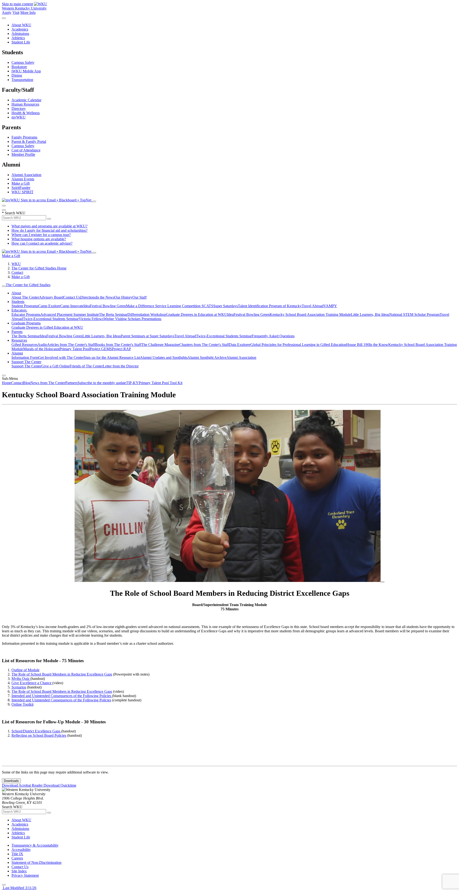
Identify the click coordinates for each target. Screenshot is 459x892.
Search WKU (13, 213)
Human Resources (25, 104)
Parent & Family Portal (28, 142)
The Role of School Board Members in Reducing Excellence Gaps (61, 674)
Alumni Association (26, 175)
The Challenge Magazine (160, 345)
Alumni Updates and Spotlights (163, 357)
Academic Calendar (26, 100)
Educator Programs (25, 314)
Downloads (11, 781)
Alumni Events (22, 179)
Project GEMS (101, 349)
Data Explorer (239, 345)
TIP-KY (132, 383)
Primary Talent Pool (75, 349)
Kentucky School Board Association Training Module (310, 314)
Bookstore (19, 67)
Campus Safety (22, 62)
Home (6, 383)
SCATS (207, 306)
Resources (19, 340)
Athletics (18, 38)
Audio (42, 345)
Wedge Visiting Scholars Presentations (132, 319)
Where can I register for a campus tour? (41, 235)
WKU (16, 264)
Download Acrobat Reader (23, 785)
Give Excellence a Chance (31, 683)
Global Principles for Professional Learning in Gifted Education (298, 345)
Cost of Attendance (25, 150)
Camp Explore (49, 306)
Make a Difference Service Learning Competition (164, 306)
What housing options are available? (38, 239)
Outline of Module (25, 670)
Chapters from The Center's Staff (204, 345)
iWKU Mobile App (26, 71)
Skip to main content (17, 4)
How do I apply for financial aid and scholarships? (49, 230)
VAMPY (330, 306)
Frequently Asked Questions (273, 336)
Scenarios (18, 687)
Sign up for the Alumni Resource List (112, 357)
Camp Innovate (71, 306)
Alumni (17, 353)
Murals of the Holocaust (41, 349)
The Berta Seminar (113, 314)
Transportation (22, 80)
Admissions (20, 34)
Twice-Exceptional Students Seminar (51, 319)
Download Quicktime (60, 785)
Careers (17, 858)
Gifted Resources (24, 345)
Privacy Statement (25, 875)
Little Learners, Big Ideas (370, 314)
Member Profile (23, 154)
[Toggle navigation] (4, 286)
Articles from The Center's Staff (71, 345)
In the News (105, 297)
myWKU (18, 117)
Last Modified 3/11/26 (19, 888)
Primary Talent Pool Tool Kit (160, 383)
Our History (123, 297)
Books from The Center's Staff (118, 345)
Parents (16, 332)
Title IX (17, 854)
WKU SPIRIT (22, 192)
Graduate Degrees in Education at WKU (196, 314)
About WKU (21, 25)
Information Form (24, 357)
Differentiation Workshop (146, 314)
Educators (19, 310)
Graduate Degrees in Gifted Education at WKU (47, 327)
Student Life (20, 42)
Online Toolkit (22, 704)
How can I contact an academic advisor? (41, 243)
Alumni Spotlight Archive (206, 357)
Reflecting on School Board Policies (38, 735)
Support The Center (26, 362)
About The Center (25, 297)
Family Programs (24, 137)
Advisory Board (51, 297)
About (16, 293)
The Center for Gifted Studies (28, 285)
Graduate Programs (26, 323)
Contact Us (71, 297)
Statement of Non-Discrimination (36, 862)
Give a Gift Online (55, 366)
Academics (19, 29)
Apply (6, 13)
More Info (28, 13)
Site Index (19, 871)
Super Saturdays (225, 306)
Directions (88, 297)
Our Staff (139, 297)
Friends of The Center (86, 366)
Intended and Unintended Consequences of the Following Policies (61, 696)
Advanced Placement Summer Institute (69, 314)
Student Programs (24, 306)
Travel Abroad (312, 306)
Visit (15, 13)
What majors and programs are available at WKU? (49, 226)
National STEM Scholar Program (414, 314)
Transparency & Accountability (35, 845)
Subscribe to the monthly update (101, 383)
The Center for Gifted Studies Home (38, 268)
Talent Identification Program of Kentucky (270, 306)
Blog (26, 383)
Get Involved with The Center (61, 357)
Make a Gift (20, 183)
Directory (18, 109)
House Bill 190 (357, 345)
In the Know (378, 345)
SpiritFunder (20, 188)
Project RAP (121, 349)
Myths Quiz (20, 679)
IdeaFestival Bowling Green (104, 306)
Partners (71, 383)
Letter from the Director (121, 366)
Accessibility (21, 850)
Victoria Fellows (91, 319)
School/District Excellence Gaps (36, 731)
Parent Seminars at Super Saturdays (147, 336)
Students (17, 302)
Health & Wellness (25, 113)
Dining (16, 75)
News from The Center (47, 383)
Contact (17, 272)
